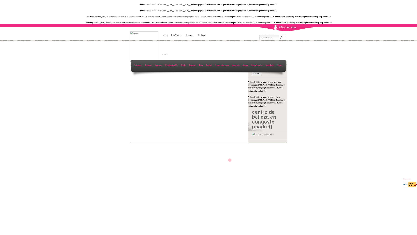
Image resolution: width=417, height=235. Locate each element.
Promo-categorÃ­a (222, 64)
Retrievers (236, 64)
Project (209, 64)
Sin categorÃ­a (256, 64)
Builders (148, 64)
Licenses (192, 64)
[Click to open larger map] (262, 134)
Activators (138, 64)
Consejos (190, 35)
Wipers (279, 64)
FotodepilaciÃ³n (171, 64)
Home (164, 54)
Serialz (245, 64)
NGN (413, 179)
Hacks (183, 64)
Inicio (165, 35)
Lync (201, 64)
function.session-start (115, 16)
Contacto (201, 35)
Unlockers (269, 64)
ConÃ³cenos (176, 35)
